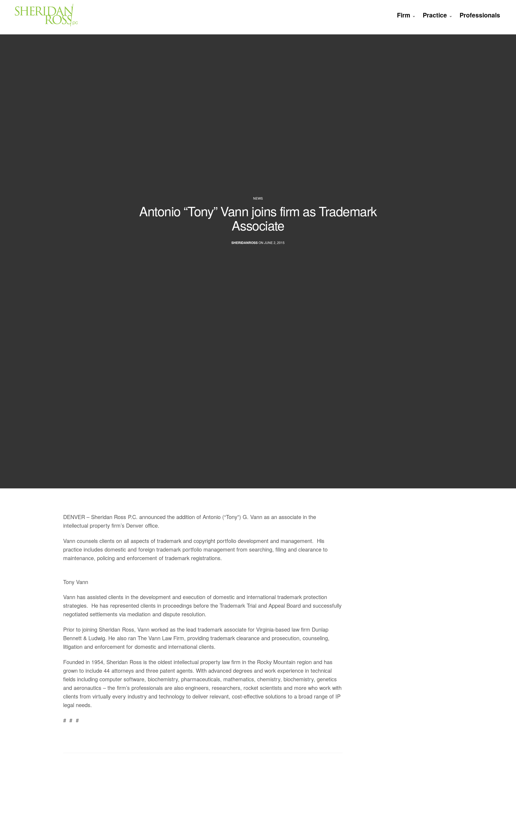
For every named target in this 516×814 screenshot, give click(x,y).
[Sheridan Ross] (58, 14)
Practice (435, 14)
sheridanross (244, 242)
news (258, 198)
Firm (403, 14)
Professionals (480, 14)
